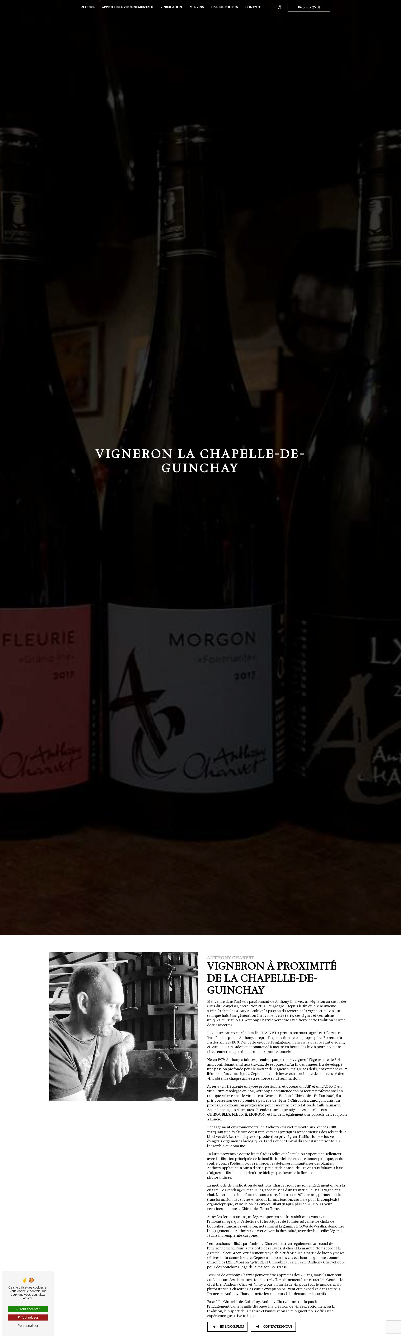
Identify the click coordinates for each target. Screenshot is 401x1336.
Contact (252, 7)
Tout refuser (29, 1317)
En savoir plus (232, 1327)
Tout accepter (29, 1309)
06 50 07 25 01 (309, 7)
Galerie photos (224, 7)
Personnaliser (28, 1325)
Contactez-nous (277, 1327)
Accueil (87, 7)
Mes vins (197, 7)
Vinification (171, 7)
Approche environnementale (127, 7)
